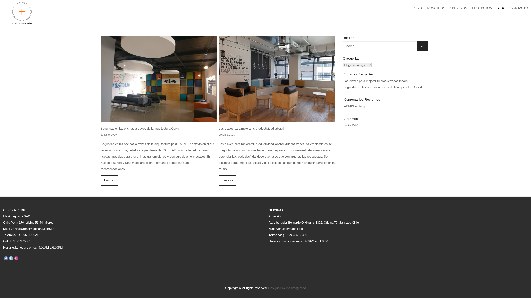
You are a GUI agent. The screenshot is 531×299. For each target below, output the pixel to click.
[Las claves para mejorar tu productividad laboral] (277, 79)
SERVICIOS (458, 8)
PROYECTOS (482, 8)
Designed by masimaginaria (287, 288)
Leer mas (109, 180)
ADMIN (349, 106)
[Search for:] (385, 46)
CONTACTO (519, 8)
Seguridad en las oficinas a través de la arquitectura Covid (140, 128)
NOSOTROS (436, 8)
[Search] (422, 46)
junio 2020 (351, 125)
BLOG (501, 8)
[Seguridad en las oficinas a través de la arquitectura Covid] (159, 79)
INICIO (417, 8)
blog (362, 106)
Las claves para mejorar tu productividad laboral (251, 128)
